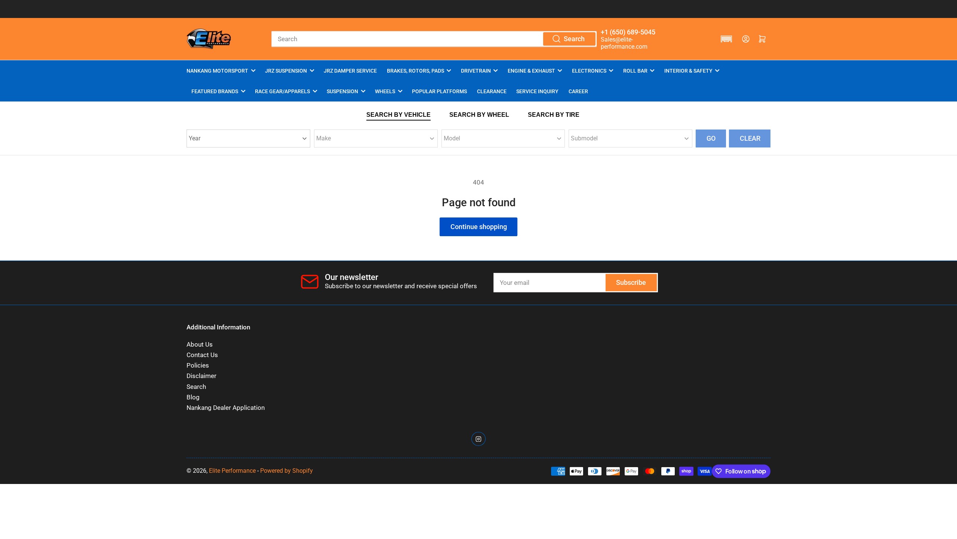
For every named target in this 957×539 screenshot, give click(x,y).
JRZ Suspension (286, 71)
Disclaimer (201, 376)
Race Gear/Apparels (282, 91)
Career (578, 91)
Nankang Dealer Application (226, 407)
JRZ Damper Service (350, 71)
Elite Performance (232, 470)
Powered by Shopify (286, 470)
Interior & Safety (688, 71)
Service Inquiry (537, 91)
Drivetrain (476, 71)
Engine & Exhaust (531, 71)
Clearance (492, 91)
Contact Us (202, 355)
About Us (200, 344)
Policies (198, 365)
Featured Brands (214, 91)
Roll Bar (635, 71)
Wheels (385, 91)
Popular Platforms (439, 91)
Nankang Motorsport (217, 71)
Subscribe (631, 282)
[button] (726, 39)
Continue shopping (478, 227)
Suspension (342, 91)
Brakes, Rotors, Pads (415, 71)
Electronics (589, 71)
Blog (193, 397)
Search (196, 386)
